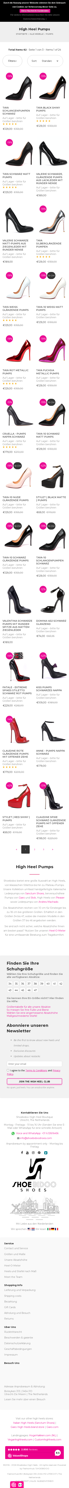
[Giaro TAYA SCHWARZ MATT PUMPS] (18, 152)
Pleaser (60, 897)
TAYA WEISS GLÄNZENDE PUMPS (16, 308)
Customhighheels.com (48, 1439)
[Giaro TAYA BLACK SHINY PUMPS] (51, 86)
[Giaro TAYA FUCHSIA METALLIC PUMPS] (51, 348)
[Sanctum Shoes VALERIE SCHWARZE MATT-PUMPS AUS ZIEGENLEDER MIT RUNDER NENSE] (18, 219)
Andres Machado (48, 901)
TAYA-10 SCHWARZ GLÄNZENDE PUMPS (16, 559)
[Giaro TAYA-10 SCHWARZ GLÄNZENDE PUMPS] (18, 536)
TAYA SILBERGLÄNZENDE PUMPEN (48, 243)
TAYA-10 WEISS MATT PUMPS (49, 308)
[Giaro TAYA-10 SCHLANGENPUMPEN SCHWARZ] (51, 536)
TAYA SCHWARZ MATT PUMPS (16, 175)
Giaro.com (52, 1427)
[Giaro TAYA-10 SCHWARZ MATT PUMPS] (51, 412)
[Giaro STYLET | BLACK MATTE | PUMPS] (51, 475)
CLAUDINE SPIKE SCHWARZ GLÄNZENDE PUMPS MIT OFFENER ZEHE (51, 822)
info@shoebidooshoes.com (36, 1138)
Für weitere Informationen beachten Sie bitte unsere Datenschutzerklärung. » (35, 17)
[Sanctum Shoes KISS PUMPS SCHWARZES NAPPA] (51, 665)
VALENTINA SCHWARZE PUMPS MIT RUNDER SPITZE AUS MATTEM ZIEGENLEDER (17, 625)
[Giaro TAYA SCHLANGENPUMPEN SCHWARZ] (18, 86)
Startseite (21, 34)
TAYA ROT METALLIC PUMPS (15, 372)
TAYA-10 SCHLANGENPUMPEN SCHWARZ (50, 560)
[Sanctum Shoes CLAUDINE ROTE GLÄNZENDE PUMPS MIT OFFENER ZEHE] (18, 729)
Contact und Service (16, 1248)
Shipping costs (12, 1295)
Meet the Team (13, 1276)
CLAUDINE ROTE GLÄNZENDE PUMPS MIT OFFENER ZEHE (16, 753)
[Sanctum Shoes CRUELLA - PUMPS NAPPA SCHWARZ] (18, 412)
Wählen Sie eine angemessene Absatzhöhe (32, 1012)
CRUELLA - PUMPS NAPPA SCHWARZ (14, 435)
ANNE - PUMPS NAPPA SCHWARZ (50, 752)
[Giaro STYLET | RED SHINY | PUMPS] (18, 795)
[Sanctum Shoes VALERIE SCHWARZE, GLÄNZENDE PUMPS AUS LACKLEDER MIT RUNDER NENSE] (51, 152)
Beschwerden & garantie (18, 1337)
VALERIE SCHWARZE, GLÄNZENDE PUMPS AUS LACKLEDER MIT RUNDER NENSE (49, 178)
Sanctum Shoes (34, 893)
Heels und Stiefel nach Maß (20, 1271)
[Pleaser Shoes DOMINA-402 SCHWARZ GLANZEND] (51, 599)
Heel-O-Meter (57, 930)
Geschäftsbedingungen (18, 1349)
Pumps (49, 34)
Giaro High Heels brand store (27, 1427)
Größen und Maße (14, 1254)
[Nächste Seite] (52, 849)
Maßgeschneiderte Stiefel (22, 1015)
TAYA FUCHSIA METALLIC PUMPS (47, 372)
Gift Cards (10, 1307)
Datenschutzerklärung (17, 1343)
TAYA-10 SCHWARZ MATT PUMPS (48, 435)
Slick (33, 897)
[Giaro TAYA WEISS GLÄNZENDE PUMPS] (18, 285)
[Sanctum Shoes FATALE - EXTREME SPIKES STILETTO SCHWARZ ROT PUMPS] (18, 665)
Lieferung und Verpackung (20, 1290)
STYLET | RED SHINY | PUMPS (16, 819)
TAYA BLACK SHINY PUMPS (48, 109)
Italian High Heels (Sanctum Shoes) (34, 1422)
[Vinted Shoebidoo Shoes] (46, 1153)
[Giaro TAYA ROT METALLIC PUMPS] (18, 348)
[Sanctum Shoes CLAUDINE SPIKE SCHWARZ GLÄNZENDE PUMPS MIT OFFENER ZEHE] (51, 795)
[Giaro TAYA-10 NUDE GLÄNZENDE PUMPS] (18, 475)
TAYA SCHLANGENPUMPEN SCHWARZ (16, 110)
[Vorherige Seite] (16, 849)
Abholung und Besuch (17, 1312)
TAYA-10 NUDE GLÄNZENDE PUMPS (16, 499)
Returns (9, 1318)
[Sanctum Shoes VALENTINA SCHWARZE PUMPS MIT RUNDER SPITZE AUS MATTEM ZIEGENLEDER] (18, 599)
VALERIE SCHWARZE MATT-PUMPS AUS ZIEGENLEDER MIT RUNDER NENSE (15, 245)
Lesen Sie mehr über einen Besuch (24, 1399)
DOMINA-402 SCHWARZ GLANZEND (51, 622)
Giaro (22, 897)
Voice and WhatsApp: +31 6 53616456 (36, 1133)
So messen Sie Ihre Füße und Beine (28, 1009)
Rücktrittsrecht (13, 1331)
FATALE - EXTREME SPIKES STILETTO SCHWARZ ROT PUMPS (17, 690)
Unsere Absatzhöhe (15, 1259)
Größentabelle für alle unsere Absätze (29, 1006)
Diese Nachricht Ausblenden (35, 11)
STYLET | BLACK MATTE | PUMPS (51, 499)
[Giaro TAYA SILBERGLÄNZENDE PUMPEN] (51, 219)
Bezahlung (10, 1301)
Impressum (11, 1354)
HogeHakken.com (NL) (42, 1435)
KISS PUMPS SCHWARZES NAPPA (49, 689)
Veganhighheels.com (20, 1439)
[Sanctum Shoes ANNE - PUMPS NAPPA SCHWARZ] (51, 729)
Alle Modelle (37, 34)
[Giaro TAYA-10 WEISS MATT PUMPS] (51, 285)
